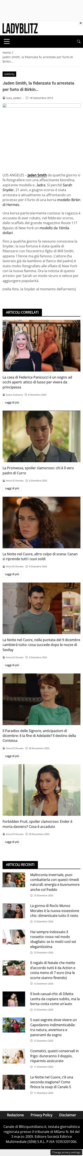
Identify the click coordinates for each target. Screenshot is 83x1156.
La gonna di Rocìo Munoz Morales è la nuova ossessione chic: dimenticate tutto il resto (54, 910)
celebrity (9, 74)
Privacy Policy (41, 1115)
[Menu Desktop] (7, 41)
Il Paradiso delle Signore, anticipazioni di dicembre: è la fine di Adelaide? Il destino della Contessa (39, 735)
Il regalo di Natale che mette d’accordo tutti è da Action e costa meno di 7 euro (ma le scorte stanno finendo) (52, 970)
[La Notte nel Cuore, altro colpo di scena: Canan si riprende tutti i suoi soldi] (41, 522)
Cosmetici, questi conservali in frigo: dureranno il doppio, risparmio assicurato (54, 1056)
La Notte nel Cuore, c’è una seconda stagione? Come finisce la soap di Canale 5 (51, 1082)
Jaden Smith (37, 175)
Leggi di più (12, 402)
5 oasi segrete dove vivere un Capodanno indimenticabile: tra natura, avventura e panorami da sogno (53, 1027)
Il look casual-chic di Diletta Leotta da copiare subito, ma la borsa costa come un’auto (55, 998)
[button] (78, 41)
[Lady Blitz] (20, 28)
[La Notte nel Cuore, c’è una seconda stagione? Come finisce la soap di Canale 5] (14, 1082)
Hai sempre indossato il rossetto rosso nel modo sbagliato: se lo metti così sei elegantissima (53, 939)
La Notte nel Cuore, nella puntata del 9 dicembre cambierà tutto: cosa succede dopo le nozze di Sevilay (41, 645)
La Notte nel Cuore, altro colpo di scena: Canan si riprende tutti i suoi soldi (40, 556)
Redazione (15, 1115)
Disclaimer (67, 1115)
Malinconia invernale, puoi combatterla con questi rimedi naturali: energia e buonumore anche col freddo (55, 882)
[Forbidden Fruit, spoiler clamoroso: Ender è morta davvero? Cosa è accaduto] (41, 790)
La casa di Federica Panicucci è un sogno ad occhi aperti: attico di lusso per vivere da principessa (37, 382)
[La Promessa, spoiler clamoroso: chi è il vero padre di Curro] (41, 436)
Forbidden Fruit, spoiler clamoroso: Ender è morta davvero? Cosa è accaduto (37, 824)
